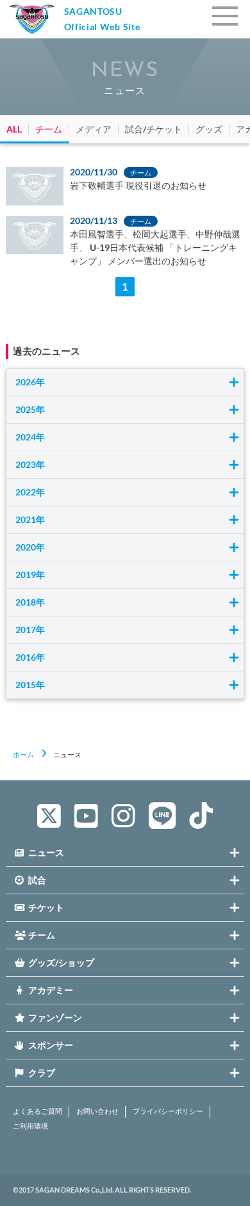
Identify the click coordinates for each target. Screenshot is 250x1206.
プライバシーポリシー (168, 1111)
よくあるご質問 (37, 1111)
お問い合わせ (97, 1111)
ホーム (23, 754)
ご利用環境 (30, 1126)
